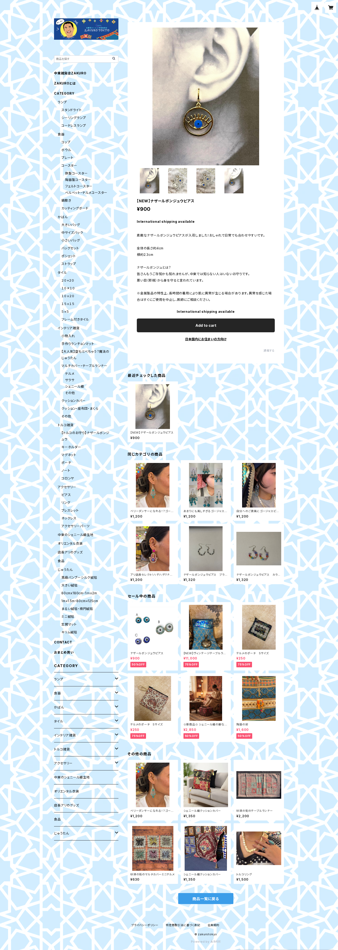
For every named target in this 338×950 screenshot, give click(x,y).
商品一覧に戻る (205, 898)
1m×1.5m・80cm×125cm (79, 601)
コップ (65, 142)
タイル (62, 272)
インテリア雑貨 (69, 328)
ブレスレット (70, 510)
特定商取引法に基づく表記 (183, 925)
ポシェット (68, 256)
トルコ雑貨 (66, 425)
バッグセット (70, 248)
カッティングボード (75, 208)
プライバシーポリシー (144, 925)
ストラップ (68, 264)
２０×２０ (67, 280)
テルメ (69, 373)
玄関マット (69, 624)
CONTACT (63, 642)
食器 (61, 134)
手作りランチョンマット (77, 344)
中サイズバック (72, 232)
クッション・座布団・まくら (79, 408)
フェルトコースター (78, 186)
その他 (70, 393)
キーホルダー (71, 447)
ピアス (66, 495)
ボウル (66, 150)
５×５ (65, 311)
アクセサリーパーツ (75, 526)
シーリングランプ (73, 118)
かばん (63, 217)
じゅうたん (65, 570)
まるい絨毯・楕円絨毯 (77, 609)
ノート (65, 470)
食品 (61, 561)
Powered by (200, 941)
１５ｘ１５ (68, 304)
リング (65, 503)
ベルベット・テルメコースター (86, 193)
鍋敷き (66, 200)
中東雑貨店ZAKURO (70, 73)
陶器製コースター (78, 180)
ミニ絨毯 (67, 616)
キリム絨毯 (69, 632)
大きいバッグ (70, 225)
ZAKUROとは (65, 83)
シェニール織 (74, 386)
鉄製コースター (76, 173)
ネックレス (69, 518)
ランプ (62, 102)
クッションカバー (73, 401)
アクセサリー (67, 487)
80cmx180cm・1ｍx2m (79, 593)
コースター (69, 165)
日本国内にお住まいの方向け (205, 339)
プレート (67, 158)
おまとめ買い (64, 652)
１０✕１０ (68, 288)
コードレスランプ (73, 125)
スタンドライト (71, 110)
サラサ (69, 380)
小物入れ (68, 336)
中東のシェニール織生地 (76, 535)
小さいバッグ (70, 240)
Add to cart (205, 325)
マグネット (68, 455)
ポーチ (66, 463)
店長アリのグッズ (70, 552)
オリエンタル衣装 (70, 543)
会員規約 (213, 925)
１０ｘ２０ (68, 296)
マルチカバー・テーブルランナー (84, 366)
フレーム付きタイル (75, 319)
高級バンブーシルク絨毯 (79, 577)
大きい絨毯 (69, 585)
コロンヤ (67, 478)
